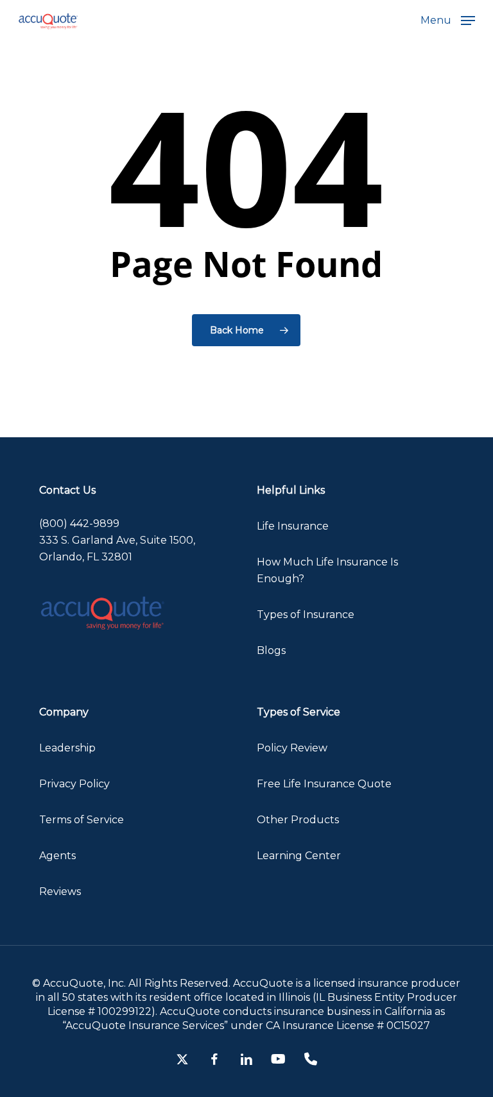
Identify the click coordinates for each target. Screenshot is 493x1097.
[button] (447, 20)
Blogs (271, 650)
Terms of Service (81, 820)
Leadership (67, 748)
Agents (57, 856)
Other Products (298, 820)
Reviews (60, 891)
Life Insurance (293, 526)
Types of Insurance (305, 614)
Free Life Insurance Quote (324, 784)
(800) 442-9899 (79, 523)
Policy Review (292, 748)
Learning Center (299, 856)
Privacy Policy (74, 784)
